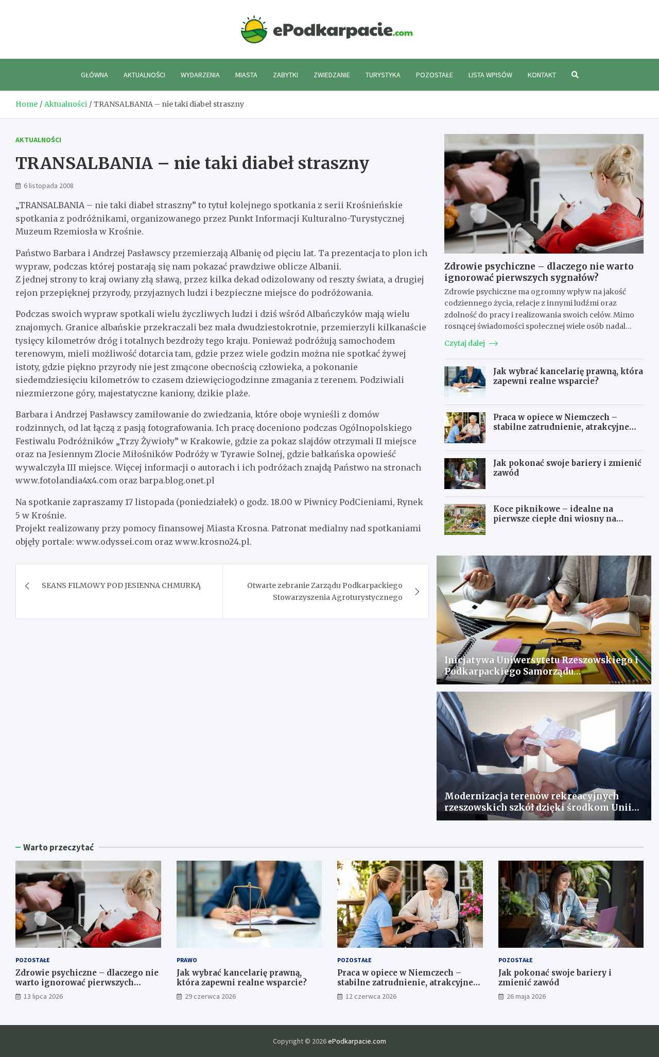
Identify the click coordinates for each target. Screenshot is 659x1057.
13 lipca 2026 (43, 996)
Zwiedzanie (332, 74)
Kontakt (542, 74)
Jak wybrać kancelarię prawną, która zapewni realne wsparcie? (568, 376)
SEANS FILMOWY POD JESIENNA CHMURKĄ (121, 585)
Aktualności (144, 74)
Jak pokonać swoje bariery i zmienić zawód (555, 978)
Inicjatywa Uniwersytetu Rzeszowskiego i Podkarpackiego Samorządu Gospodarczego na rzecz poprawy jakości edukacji (541, 677)
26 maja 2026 (526, 996)
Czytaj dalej (465, 343)
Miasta (246, 74)
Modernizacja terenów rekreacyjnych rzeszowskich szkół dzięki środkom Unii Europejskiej (538, 808)
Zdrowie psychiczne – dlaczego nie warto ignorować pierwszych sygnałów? (539, 272)
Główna (94, 74)
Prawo (187, 960)
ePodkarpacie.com (357, 1041)
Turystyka (383, 74)
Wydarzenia (200, 74)
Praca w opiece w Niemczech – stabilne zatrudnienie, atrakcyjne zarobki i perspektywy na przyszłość (568, 427)
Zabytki (285, 74)
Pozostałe (434, 74)
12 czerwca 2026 (370, 996)
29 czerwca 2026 (210, 996)
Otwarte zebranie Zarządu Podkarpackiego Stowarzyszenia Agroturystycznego (325, 591)
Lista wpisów (490, 74)
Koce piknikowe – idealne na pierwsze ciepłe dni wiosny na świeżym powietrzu (554, 519)
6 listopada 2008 (49, 185)
